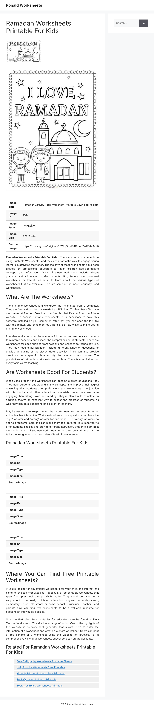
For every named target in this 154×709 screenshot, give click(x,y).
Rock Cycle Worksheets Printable (36, 679)
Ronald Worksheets (24, 5)
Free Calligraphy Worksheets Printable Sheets (44, 661)
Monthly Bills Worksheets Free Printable (41, 673)
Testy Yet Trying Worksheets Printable (40, 685)
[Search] (143, 23)
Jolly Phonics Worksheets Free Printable (41, 667)
